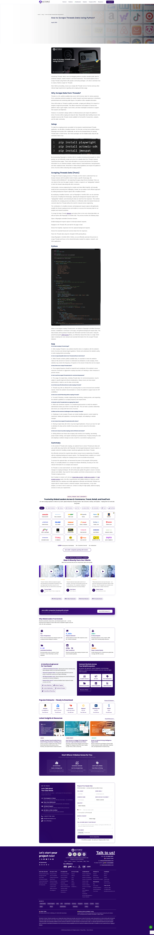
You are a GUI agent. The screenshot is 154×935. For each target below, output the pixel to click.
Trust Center (95, 891)
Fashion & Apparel (64, 884)
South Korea (63, 906)
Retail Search (52, 879)
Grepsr (83, 888)
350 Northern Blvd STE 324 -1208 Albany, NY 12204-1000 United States (53, 912)
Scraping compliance (97, 887)
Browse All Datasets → (110, 700)
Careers (74, 861)
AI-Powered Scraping (43, 879)
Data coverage (96, 877)
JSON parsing (65, 334)
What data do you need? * (102, 797)
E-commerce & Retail (65, 873)
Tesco (73, 877)
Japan (41, 906)
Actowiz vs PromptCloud (87, 879)
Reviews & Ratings (53, 881)
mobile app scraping (89, 477)
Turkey (86, 906)
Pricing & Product (53, 873)
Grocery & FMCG (64, 877)
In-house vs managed (86, 886)
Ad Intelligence (53, 890)
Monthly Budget (81, 815)
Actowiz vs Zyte (85, 882)
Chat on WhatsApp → (48, 820)
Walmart (73, 875)
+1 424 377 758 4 (109, 858)
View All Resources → (110, 718)
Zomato (73, 882)
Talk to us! (105, 853)
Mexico (97, 906)
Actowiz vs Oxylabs (86, 875)
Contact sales (106, 879)
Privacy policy (106, 881)
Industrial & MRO (64, 888)
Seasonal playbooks (97, 889)
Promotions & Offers (54, 882)
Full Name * (80, 791)
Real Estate (112, 508)
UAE (62, 903)
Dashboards (95, 875)
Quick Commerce (51, 508)
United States (43, 903)
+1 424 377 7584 (107, 887)
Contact (69, 861)
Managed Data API (42, 875)
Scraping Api (84, 893)
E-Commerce (70, 508)
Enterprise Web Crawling (44, 873)
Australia (86, 903)
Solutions (95, 873)
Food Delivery (63, 879)
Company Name (81, 797)
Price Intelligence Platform (85, 891)
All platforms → (74, 886)
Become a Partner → (85, 689)
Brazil (51, 906)
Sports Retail (86, 508)
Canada (92, 903)
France (97, 903)
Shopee (73, 884)
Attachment (80, 830)
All (42, 508)
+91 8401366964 (109, 862)
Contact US (110, 1)
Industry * (80, 803)
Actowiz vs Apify (85, 881)
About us (105, 873)
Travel (104, 508)
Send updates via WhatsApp (84, 812)
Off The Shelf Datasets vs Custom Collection (87, 896)
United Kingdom (51, 903)
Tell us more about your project (86, 822)
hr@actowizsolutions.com (107, 865)
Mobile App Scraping (43, 882)
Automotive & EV (64, 890)
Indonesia (75, 906)
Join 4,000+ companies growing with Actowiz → (77, 549)
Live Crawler (41, 877)
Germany (74, 903)
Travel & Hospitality (64, 881)
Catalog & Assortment (54, 877)
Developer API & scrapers (98, 879)
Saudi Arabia (67, 903)
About (65, 861)
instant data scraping (77, 477)
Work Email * (98, 791)
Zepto (73, 881)
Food (78, 508)
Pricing (105, 875)
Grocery (61, 508)
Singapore (80, 903)
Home (39, 14)
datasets (69, 213)
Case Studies (79, 861)
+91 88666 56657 (109, 856)
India (57, 903)
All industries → (64, 892)
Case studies (95, 885)
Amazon (73, 873)
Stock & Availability (53, 875)
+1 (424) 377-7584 (47, 816)
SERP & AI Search (53, 888)
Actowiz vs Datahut (86, 884)
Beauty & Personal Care (65, 886)
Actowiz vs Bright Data (86, 873)
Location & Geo (53, 886)
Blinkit (73, 879)
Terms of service (107, 882)
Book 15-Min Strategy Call (105, 611)
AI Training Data (42, 884)
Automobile (96, 508)
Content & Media (53, 884)
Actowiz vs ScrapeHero (86, 877)
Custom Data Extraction (43, 881)
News (88, 861)
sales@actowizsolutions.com (49, 818)
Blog (43, 14)
